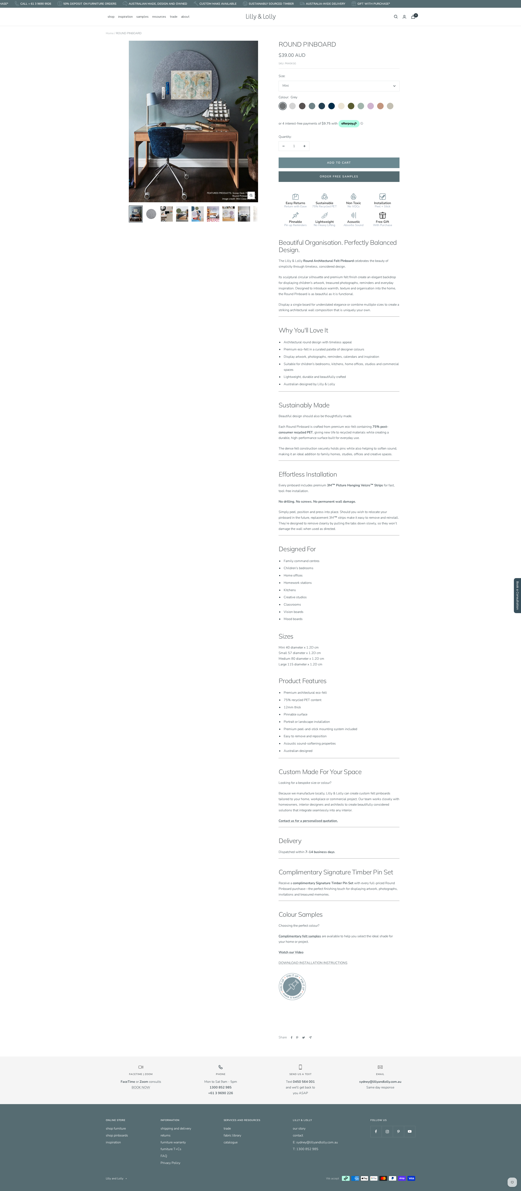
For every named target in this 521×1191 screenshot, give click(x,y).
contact (298, 1135)
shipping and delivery (176, 1128)
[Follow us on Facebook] (376, 1131)
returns (166, 1135)
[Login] (404, 17)
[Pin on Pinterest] (297, 1037)
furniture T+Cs (171, 1149)
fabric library (232, 1135)
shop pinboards (117, 1135)
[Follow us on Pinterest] (398, 1131)
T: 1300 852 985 (305, 1149)
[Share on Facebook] (291, 1037)
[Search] (396, 17)
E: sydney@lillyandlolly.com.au (315, 1142)
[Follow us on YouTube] (409, 1131)
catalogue (231, 1142)
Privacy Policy (170, 1163)
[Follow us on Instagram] (387, 1131)
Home (110, 33)
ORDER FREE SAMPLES (339, 176)
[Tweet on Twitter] (303, 1037)
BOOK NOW (141, 1087)
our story (299, 1128)
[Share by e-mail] (310, 1037)
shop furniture (116, 1128)
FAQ (164, 1156)
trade (227, 1128)
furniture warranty (173, 1142)
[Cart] (413, 17)
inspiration (113, 1142)
